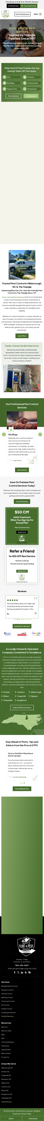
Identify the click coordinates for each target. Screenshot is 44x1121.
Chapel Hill (21, 696)
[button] (38, 13)
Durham (6, 692)
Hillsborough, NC (7, 1068)
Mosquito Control (7, 990)
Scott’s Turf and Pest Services (13, 297)
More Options (13, 96)
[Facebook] (15, 972)
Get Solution (31, 96)
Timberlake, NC (6, 1098)
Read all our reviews (22, 626)
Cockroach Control (8, 1001)
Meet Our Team (6, 1031)
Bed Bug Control (7, 997)
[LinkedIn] (22, 972)
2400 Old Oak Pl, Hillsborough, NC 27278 (22, 968)
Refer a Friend (5, 1053)
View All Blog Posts (22, 789)
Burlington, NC (6, 1079)
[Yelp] (26, 972)
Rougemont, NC (6, 1094)
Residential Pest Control (9, 986)
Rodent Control (6, 1009)
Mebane (34, 696)
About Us (4, 1027)
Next (40, 434)
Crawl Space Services (8, 1012)
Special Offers (6, 1049)
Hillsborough (36, 692)
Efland (6, 696)
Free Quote (33, 1118)
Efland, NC (4, 1090)
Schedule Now (13, 6)
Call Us (11, 1118)
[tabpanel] (22, 606)
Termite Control (6, 994)
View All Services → (8, 1016)
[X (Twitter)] (18, 972)
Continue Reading (19, 777)
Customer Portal (30, 6)
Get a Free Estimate (22, 14)
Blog (3, 1034)
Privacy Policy (26, 1114)
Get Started (22, 470)
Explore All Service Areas (22, 707)
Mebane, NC (5, 1083)
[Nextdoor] (29, 972)
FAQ (2, 1038)
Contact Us (5, 1057)
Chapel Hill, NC (6, 1075)
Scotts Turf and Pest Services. (21, 1111)
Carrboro (21, 692)
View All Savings (22, 501)
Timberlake (7, 700)
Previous (4, 434)
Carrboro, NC (6, 1087)
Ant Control (5, 1005)
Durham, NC (5, 1072)
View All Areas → (7, 1102)
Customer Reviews (7, 1042)
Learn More (22, 336)
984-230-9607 (22, 965)
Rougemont (22, 700)
